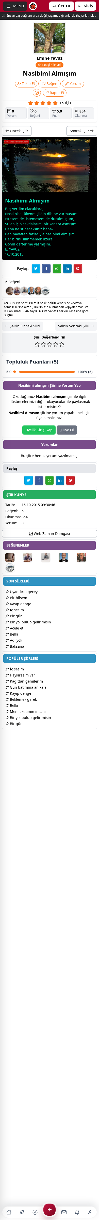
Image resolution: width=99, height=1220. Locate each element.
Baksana (16, 646)
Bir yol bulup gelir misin (30, 622)
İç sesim (16, 609)
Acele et (16, 628)
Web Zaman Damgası (51, 533)
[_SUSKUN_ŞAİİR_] (24, 291)
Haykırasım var (22, 675)
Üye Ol (68, 429)
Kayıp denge (20, 603)
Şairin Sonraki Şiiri (74, 326)
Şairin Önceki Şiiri (24, 326)
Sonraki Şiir (80, 130)
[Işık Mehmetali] (38, 291)
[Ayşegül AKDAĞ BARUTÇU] (9, 291)
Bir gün (16, 616)
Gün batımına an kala (27, 687)
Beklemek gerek (23, 699)
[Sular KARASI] (45, 291)
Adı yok (15, 640)
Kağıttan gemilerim (26, 681)
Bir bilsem (18, 597)
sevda (28, 223)
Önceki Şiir (18, 130)
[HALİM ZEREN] (17, 291)
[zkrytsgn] (31, 291)
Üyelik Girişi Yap (39, 429)
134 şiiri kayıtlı (51, 65)
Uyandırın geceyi (24, 591)
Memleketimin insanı (27, 711)
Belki (13, 634)
